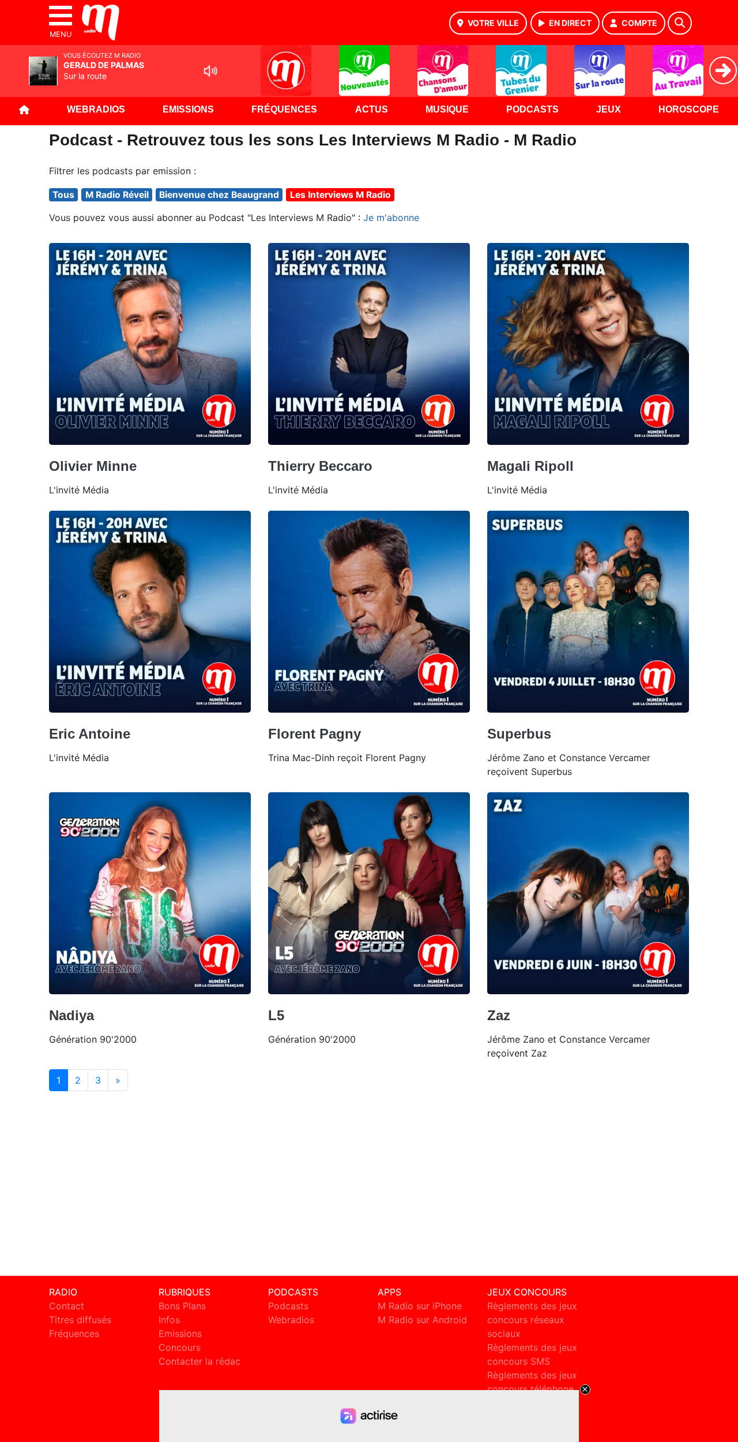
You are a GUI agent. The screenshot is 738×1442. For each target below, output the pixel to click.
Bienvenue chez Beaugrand (219, 194)
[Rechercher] (680, 23)
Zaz (498, 1015)
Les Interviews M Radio (340, 194)
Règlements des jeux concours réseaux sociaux (532, 1319)
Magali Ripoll (530, 466)
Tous (63, 194)
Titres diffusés (80, 1319)
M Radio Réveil (117, 194)
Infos (169, 1319)
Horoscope (688, 109)
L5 (276, 1015)
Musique (447, 109)
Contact (66, 1306)
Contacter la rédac (199, 1361)
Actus (371, 109)
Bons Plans (182, 1306)
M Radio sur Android (422, 1319)
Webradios (96, 109)
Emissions (188, 109)
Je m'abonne (391, 217)
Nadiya (71, 1015)
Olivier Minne (93, 466)
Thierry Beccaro (320, 466)
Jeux (608, 109)
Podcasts (532, 109)
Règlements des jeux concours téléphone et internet (532, 1389)
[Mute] (210, 71)
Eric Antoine (89, 733)
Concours (180, 1347)
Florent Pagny (314, 733)
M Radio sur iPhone (420, 1306)
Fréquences (284, 109)
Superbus (519, 733)
